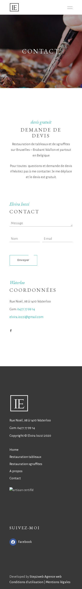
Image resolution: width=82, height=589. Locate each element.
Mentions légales (58, 582)
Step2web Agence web (46, 576)
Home (14, 449)
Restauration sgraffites (25, 464)
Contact (15, 478)
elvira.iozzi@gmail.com (26, 317)
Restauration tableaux (25, 457)
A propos (15, 471)
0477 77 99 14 (26, 309)
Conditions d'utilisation (26, 582)
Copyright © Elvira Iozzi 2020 (30, 435)
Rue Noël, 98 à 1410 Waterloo (30, 420)
